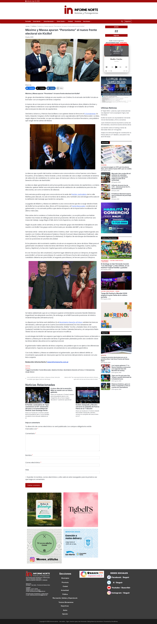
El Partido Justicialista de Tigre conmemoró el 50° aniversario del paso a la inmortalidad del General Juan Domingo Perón (37, 407)
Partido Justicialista (79, 194)
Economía (103, 165)
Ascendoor (99, 621)
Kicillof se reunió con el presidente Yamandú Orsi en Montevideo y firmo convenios (115, 119)
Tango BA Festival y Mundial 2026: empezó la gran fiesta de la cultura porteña (114, 295)
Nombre (29, 455)
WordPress (114, 621)
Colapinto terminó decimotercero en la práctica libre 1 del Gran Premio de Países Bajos (115, 359)
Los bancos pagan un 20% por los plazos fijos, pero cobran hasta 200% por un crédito (116, 168)
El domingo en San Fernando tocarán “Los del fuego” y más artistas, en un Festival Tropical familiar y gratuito (115, 266)
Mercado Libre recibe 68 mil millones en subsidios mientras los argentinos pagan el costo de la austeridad (121, 177)
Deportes (103, 355)
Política (27, 366)
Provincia (78, 21)
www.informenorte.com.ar (57, 362)
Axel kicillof (34, 370)
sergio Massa (29, 372)
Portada (28, 21)
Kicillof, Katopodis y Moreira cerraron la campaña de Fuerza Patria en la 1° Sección (87, 407)
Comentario (30, 433)
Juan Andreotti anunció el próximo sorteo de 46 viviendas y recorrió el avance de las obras (116, 124)
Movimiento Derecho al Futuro (70, 322)
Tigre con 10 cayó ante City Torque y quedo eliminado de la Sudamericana (121, 377)
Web (27, 470)
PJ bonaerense (90, 114)
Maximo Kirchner (57, 370)
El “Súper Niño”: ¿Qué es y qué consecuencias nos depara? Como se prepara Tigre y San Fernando (115, 113)
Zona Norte (36, 21)
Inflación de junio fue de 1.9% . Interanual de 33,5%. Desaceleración (121, 186)
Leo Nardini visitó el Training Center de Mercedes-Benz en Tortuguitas (113, 129)
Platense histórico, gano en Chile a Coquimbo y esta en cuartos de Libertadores (121, 385)
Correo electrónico (33, 462)
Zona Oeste (61, 21)
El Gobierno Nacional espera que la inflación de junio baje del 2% (121, 195)
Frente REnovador (45, 370)
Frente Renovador (78, 206)
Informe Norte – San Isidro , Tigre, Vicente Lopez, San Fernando (68, 621)
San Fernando (105, 260)
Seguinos (128, 21)
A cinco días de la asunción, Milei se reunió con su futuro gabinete (61, 390)
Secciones (86, 21)
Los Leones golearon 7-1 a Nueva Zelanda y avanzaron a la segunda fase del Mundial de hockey (121, 368)
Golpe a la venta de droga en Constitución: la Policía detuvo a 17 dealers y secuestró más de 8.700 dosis (116, 135)
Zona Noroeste (48, 21)
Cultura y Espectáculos (116, 260)
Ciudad (70, 21)
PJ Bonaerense (90, 370)
